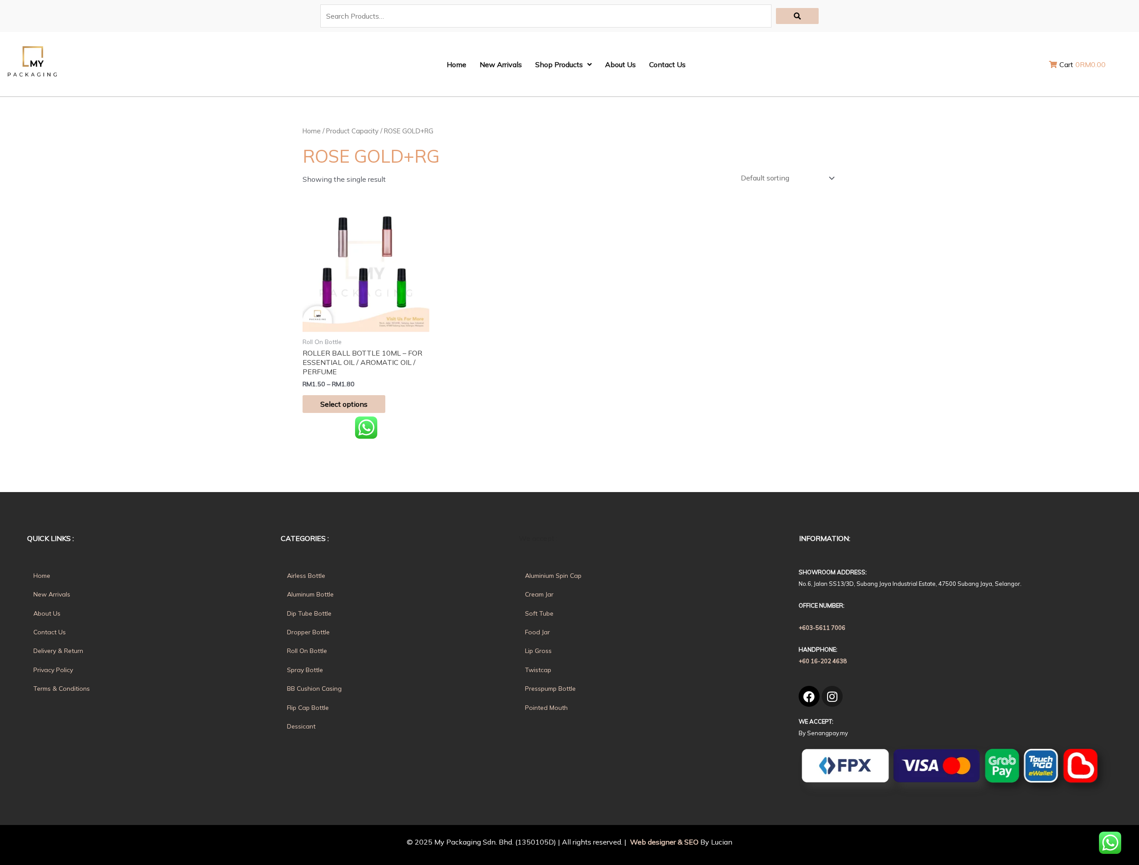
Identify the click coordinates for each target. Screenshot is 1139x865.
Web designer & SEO (663, 841)
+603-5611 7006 (822, 627)
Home (312, 131)
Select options (344, 404)
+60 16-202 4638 (823, 661)
